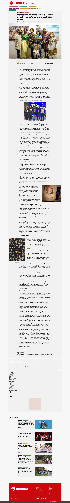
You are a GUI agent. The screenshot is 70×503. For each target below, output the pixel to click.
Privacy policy (54, 501)
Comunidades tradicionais (35, 8)
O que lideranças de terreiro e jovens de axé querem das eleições (25, 446)
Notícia (11, 382)
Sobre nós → (51, 3)
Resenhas (11, 387)
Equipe (37, 488)
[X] (50, 63)
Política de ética (12, 376)
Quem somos (12, 373)
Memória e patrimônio (14, 8)
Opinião (11, 388)
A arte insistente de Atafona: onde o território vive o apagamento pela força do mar (26, 471)
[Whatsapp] (45, 63)
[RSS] (49, 63)
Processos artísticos (13, 6)
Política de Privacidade (13, 378)
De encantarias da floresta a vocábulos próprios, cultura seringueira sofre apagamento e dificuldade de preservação (26, 459)
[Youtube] (52, 63)
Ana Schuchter (20, 452)
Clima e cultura (12, 9)
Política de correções (13, 377)
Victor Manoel (20, 464)
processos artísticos (24, 349)
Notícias (50, 487)
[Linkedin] (46, 63)
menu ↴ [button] (59, 3)
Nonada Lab (12, 375)
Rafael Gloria (23, 63)
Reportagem (20, 12)
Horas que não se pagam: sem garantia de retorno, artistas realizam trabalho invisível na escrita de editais (26, 424)
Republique (12, 379)
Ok (50, 501)
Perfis (11, 384)
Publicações (12, 374)
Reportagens (12, 383)
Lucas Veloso (20, 429)
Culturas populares (24, 8)
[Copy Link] (48, 63)
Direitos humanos (32, 6)
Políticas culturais (23, 6)
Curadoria (11, 386)
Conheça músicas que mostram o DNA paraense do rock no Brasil (25, 435)
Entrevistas (12, 385)
